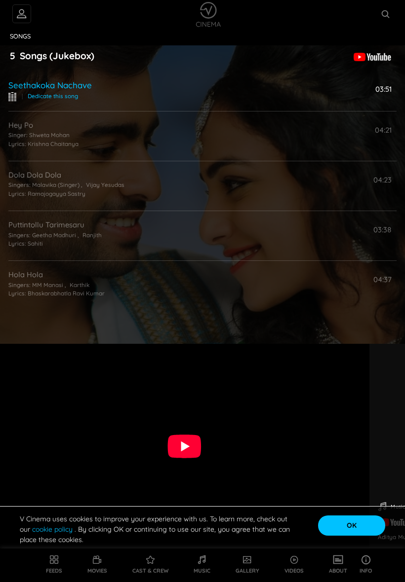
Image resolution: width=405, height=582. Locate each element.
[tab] (20, 36)
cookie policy (53, 529)
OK (352, 525)
